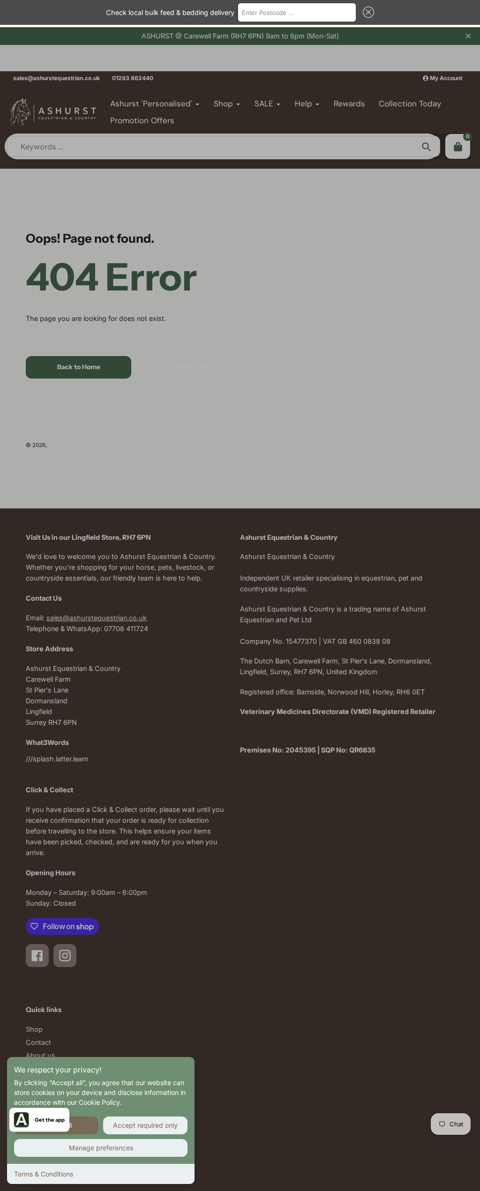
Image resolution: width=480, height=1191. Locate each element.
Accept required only (145, 1125)
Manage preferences (101, 1148)
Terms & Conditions (43, 1174)
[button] (366, 12)
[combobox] (297, 12)
